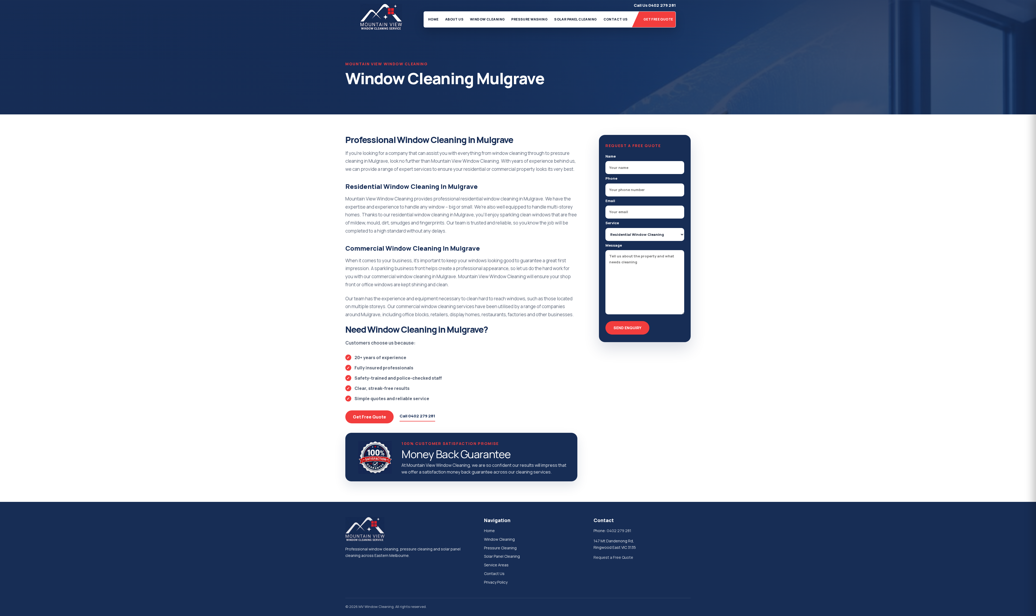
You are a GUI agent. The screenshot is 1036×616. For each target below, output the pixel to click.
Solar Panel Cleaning (575, 19)
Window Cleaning (487, 19)
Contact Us (616, 19)
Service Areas (496, 564)
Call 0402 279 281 (417, 416)
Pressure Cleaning (500, 547)
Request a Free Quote (613, 557)
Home (433, 19)
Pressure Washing (529, 19)
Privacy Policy (495, 582)
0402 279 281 (619, 530)
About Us (454, 19)
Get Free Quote (658, 19)
